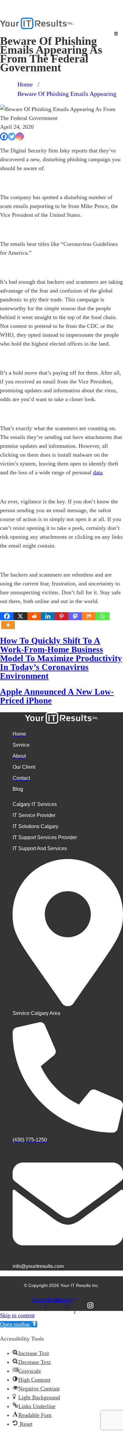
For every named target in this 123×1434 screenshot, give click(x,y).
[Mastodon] (75, 616)
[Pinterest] (61, 616)
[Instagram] (20, 136)
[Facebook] (4, 136)
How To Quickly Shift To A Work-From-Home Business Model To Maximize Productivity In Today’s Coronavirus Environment (61, 658)
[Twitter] (12, 136)
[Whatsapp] (102, 616)
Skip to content (17, 1315)
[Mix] (89, 616)
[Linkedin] (48, 616)
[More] (8, 625)
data (97, 472)
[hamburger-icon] (116, 34)
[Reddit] (34, 616)
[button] (18, 1324)
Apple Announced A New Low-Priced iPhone (57, 696)
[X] (20, 616)
